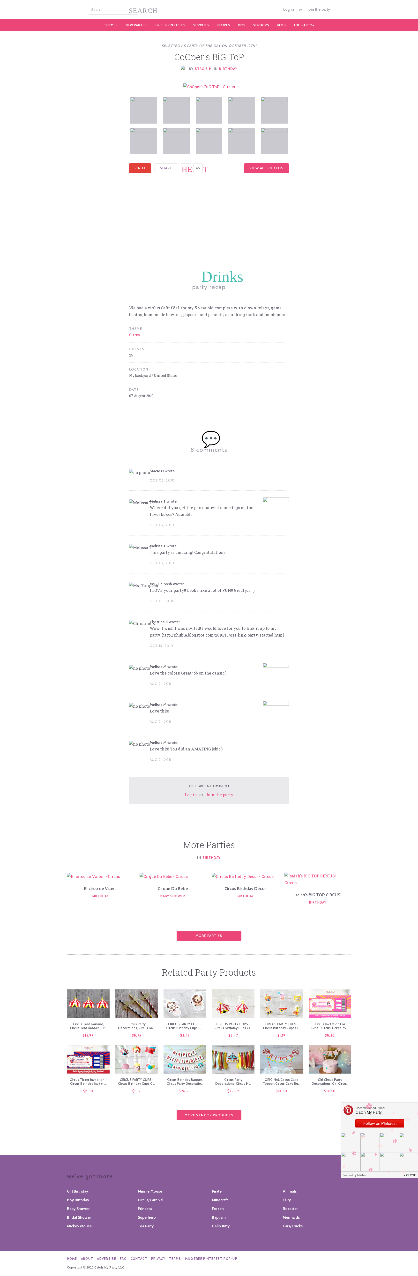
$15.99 (88, 1035)
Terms (175, 1259)
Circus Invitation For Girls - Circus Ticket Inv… (329, 1026)
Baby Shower (172, 896)
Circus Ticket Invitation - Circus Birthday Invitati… (88, 1081)
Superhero (147, 1217)
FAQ (123, 1259)
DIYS (242, 25)
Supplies (201, 25)
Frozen (218, 1208)
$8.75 (137, 1035)
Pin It (140, 168)
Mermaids (291, 1217)
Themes (111, 25)
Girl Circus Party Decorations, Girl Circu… (330, 1081)
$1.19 (281, 1035)
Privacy (158, 1259)
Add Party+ (304, 25)
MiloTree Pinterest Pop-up (211, 1259)
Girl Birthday (77, 1191)
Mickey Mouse (79, 1226)
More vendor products (209, 1115)
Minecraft (220, 1200)
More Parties (209, 936)
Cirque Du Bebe (173, 888)
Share (166, 168)
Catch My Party (209, 9)
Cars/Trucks (293, 1226)
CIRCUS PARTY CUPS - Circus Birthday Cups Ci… (184, 1026)
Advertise (106, 1259)
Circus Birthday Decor (245, 888)
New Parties (137, 25)
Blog (281, 25)
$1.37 (136, 1091)
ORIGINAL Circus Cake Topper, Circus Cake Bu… (281, 1081)
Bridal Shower (79, 1217)
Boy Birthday (78, 1200)
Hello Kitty (221, 1226)
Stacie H (203, 69)
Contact (139, 1259)
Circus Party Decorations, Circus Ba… (136, 1026)
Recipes (223, 25)
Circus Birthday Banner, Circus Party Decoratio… (185, 1081)
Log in (288, 9)
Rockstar (290, 1208)
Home (72, 1259)
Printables (171, 25)
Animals (290, 1191)
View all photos (266, 168)
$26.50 (185, 1091)
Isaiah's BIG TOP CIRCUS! (317, 895)
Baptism (219, 1217)
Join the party (318, 9)
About (87, 1259)
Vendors (261, 25)
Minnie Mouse (150, 1191)
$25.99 (233, 1091)
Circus (134, 335)
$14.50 (281, 1091)
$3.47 (185, 1035)
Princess (145, 1208)
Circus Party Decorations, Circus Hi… (233, 1081)
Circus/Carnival (150, 1200)
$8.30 (330, 1035)
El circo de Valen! (100, 888)
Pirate (217, 1191)
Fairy (287, 1200)
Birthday (228, 69)
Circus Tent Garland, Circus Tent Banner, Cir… (88, 1026)
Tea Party (146, 1226)
